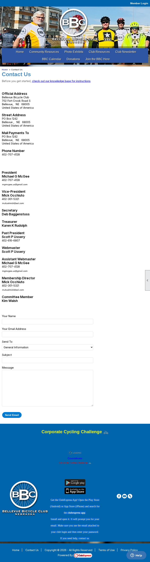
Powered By (66, 555)
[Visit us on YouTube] (124, 496)
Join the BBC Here (97, 59)
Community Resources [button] (44, 51)
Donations (73, 59)
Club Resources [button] (99, 51)
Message (8, 367)
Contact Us (32, 550)
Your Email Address (14, 329)
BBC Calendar (51, 59)
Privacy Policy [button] (129, 550)
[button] (12, 415)
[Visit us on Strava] (130, 496)
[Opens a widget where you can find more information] (136, 555)
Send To (7, 341)
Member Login (139, 3)
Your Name (9, 316)
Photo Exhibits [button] (73, 51)
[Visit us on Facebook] (119, 496)
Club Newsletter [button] (125, 51)
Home (20, 51)
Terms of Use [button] (106, 550)
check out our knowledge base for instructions (61, 81)
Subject (7, 355)
